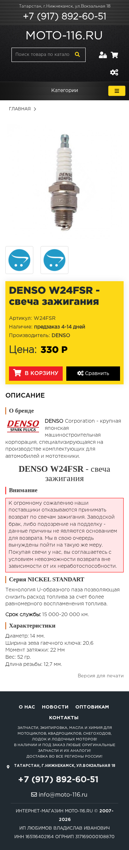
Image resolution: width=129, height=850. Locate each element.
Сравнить (96, 373)
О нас (27, 707)
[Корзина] (114, 51)
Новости (55, 707)
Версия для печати (101, 676)
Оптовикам (92, 707)
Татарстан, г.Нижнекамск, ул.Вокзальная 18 (64, 6)
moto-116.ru (64, 36)
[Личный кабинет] (103, 51)
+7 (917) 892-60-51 (64, 17)
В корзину (40, 373)
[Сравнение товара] (114, 68)
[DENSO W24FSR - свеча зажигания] (64, 182)
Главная (20, 109)
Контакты (63, 718)
